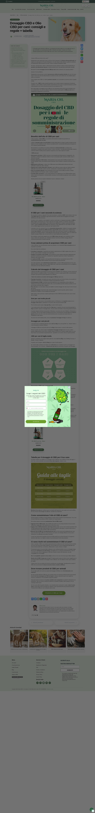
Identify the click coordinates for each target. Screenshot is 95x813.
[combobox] (28, 408)
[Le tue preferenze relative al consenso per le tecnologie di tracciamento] (93, 811)
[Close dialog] (69, 387)
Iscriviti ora (36, 421)
